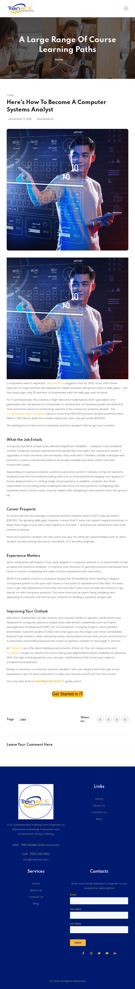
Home (59, 59)
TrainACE (16, 648)
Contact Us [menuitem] (99, 812)
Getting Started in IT (50, 681)
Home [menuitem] (99, 799)
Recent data (55, 383)
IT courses (13, 653)
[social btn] (100, 719)
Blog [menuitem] (99, 819)
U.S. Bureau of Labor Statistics (26, 413)
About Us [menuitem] (99, 805)
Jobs (23, 719)
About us (74, 59)
